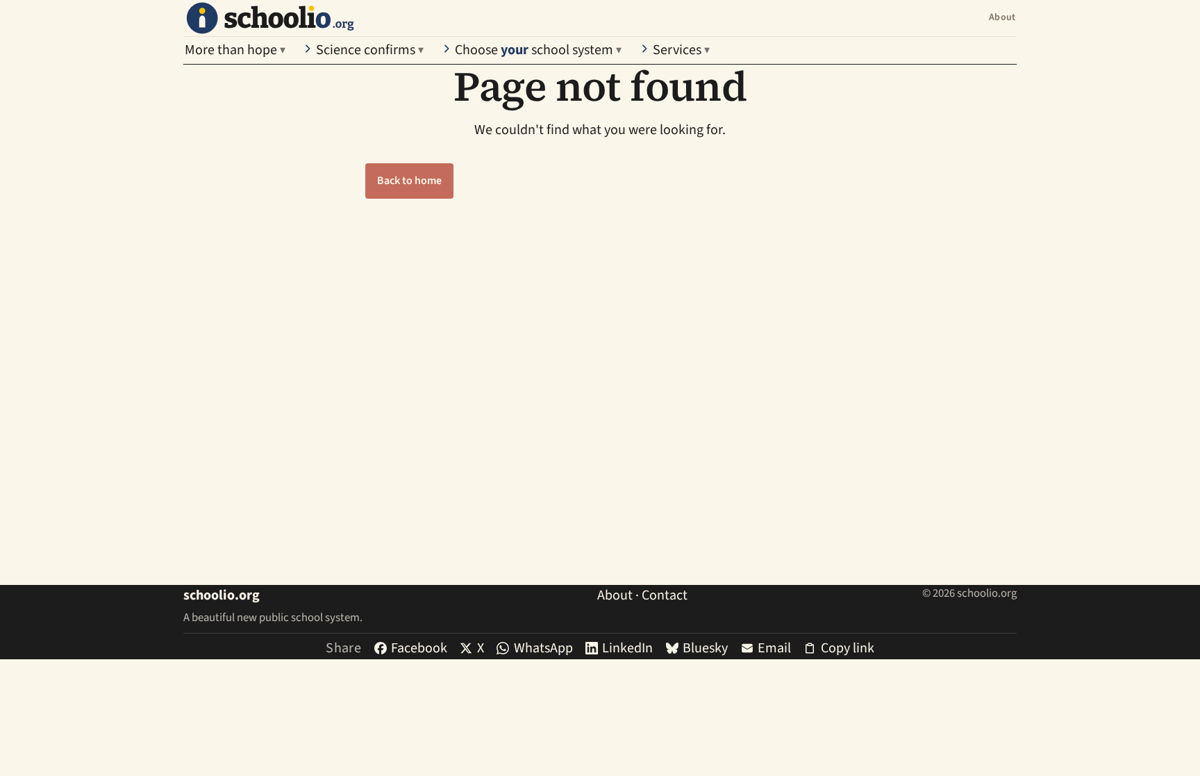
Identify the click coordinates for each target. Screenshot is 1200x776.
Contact (665, 595)
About (1002, 17)
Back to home (409, 180)
